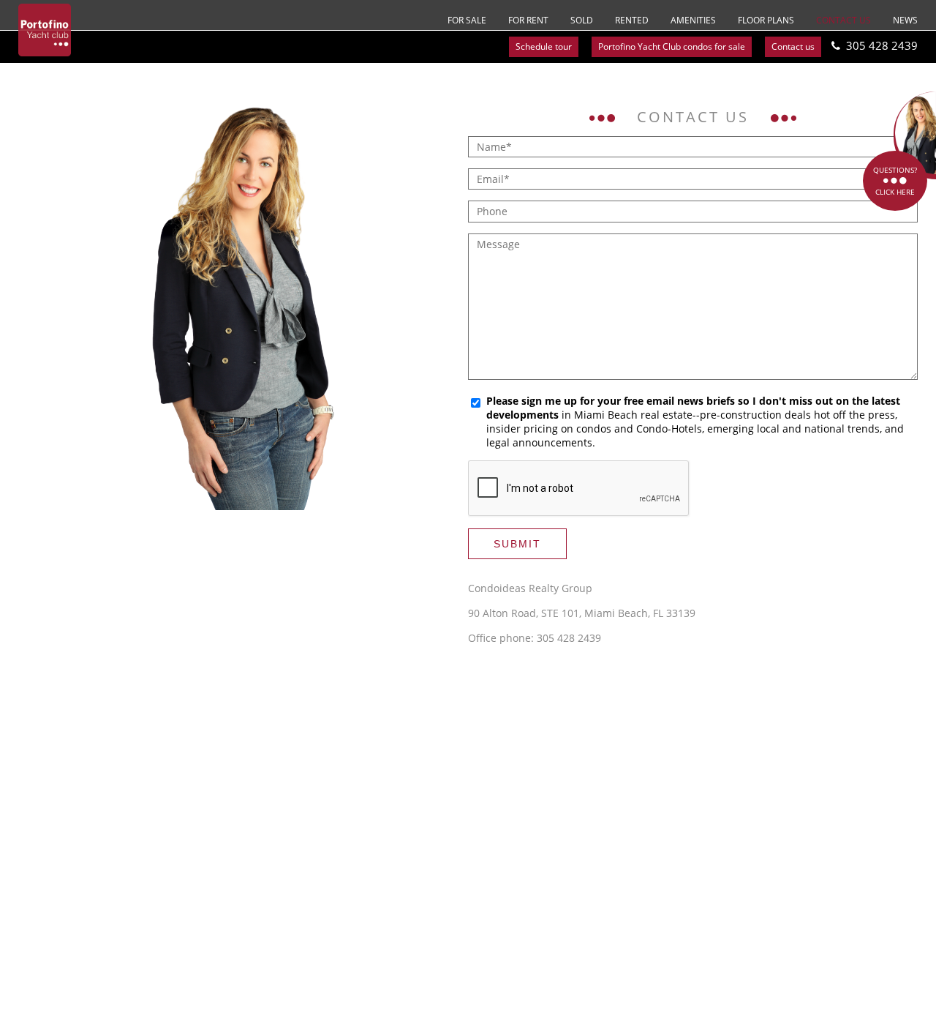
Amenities (693, 20)
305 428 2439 (882, 45)
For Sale (467, 20)
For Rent (528, 20)
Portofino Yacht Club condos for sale (671, 46)
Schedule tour (544, 46)
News (905, 20)
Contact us (843, 20)
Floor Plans (766, 20)
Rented (632, 20)
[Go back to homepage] (44, 30)
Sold (581, 20)
